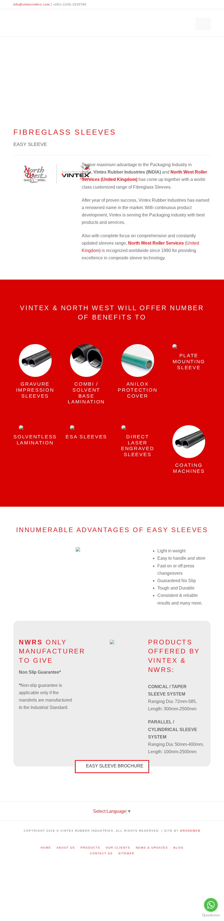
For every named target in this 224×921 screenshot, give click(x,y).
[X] (194, 4)
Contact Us (101, 853)
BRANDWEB (190, 830)
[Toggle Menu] (203, 23)
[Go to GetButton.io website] (211, 915)
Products (90, 847)
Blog (178, 847)
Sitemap (126, 853)
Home (46, 847)
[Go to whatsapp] (211, 905)
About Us (66, 847)
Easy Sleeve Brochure (114, 766)
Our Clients (118, 847)
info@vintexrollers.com (31, 4)
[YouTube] (207, 4)
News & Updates (152, 847)
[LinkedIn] (201, 4)
